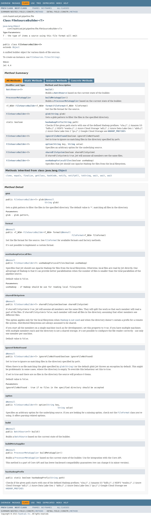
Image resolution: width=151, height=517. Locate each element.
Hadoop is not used (70, 320)
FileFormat (59, 106)
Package (16, 3)
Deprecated (48, 3)
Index (59, 3)
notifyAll (73, 175)
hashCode (51, 175)
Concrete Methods (81, 80)
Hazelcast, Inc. (24, 514)
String (54, 114)
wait (95, 175)
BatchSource (12, 89)
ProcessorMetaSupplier (18, 97)
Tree (38, 3)
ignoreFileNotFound (56, 136)
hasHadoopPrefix (54, 122)
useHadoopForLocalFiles (58, 160)
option (48, 144)
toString (86, 175)
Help (66, 3)
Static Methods (33, 80)
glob (47, 114)
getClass (40, 175)
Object (15, 47)
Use (33, 3)
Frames (36, 8)
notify (62, 175)
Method (39, 12)
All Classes (63, 8)
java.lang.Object (11, 26)
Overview (5, 3)
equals (17, 175)
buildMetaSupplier (55, 97)
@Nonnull (49, 199)
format (48, 106)
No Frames (46, 8)
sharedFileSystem (54, 152)
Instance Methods (56, 80)
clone (9, 175)
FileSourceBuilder (26, 106)
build (48, 89)
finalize (28, 175)
